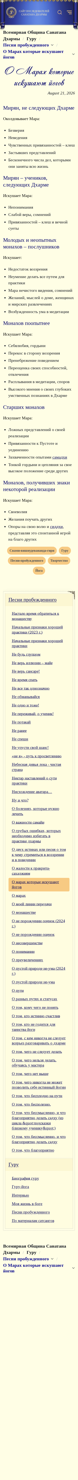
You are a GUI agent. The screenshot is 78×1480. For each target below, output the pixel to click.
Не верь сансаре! (26, 671)
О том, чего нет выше (30, 1073)
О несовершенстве (27, 943)
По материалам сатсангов (33, 1220)
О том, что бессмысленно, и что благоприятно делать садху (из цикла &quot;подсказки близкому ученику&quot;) (39, 1120)
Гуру (14, 1164)
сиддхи (56, 526)
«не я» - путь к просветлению (36, 756)
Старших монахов (24, 407)
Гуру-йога (20, 1186)
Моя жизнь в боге (27, 1204)
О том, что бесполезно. (31, 1104)
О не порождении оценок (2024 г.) (38, 923)
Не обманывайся (26, 696)
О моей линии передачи (32, 904)
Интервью (20, 1195)
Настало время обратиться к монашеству (35, 616)
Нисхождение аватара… (32, 792)
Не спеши (20, 739)
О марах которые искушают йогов (35, 884)
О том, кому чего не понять (35, 1007)
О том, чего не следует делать (37, 1051)
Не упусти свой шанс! (30, 747)
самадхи (59, 457)
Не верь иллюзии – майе (32, 663)
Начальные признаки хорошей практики (37, 643)
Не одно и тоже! (25, 705)
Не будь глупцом (26, 654)
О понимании (23, 951)
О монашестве (24, 912)
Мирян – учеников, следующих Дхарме (26, 181)
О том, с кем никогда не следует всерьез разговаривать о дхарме (39, 1040)
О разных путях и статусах (34, 999)
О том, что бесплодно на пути (37, 1096)
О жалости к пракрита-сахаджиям (31, 871)
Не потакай (21, 722)
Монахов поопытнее (26, 323)
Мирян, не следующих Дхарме (38, 108)
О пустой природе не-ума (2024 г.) (38, 971)
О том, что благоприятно (33, 1150)
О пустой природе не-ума (33, 982)
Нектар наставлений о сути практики (34, 781)
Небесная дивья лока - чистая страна (36, 767)
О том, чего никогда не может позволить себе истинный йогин (39, 1085)
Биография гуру (25, 1178)
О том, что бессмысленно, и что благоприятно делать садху (39, 1139)
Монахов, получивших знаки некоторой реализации (36, 486)
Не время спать (24, 680)
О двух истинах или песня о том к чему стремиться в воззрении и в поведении (39, 854)
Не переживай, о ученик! (33, 714)
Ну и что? (20, 800)
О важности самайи (28, 822)
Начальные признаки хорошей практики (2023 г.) (37, 629)
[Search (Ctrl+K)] (59, 12)
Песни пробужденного (33, 599)
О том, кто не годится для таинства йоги (33, 1027)
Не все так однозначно (31, 688)
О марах (19, 895)
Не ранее (19, 730)
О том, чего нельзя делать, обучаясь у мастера (34, 1063)
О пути (18, 990)
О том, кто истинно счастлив (36, 1016)
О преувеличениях (27, 960)
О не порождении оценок (33, 934)
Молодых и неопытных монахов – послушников (31, 243)
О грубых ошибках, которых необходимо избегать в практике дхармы (36, 835)
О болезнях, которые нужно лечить (35, 811)
